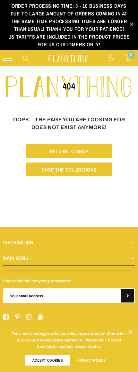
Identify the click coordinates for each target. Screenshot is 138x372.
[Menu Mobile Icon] (7, 58)
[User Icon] (111, 58)
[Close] (130, 333)
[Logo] (68, 57)
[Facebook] (6, 317)
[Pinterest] (17, 317)
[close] (131, 25)
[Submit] (127, 295)
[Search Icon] (25, 58)
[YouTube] (40, 317)
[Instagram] (28, 317)
